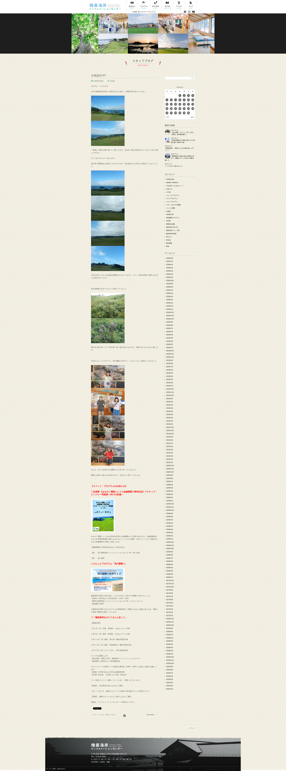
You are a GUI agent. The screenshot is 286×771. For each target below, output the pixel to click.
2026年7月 (169, 261)
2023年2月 (169, 382)
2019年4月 (169, 529)
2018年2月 (169, 574)
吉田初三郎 (169, 214)
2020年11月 (170, 469)
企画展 (168, 211)
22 (180, 108)
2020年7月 (169, 481)
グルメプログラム (172, 202)
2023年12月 (170, 351)
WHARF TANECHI (172, 182)
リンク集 (17, 768)
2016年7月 (169, 634)
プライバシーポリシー (27, 768)
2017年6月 (169, 599)
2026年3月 (169, 274)
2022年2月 (169, 421)
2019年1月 (169, 539)
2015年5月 (169, 679)
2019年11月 (170, 507)
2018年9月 (169, 552)
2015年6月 (169, 676)
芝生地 (168, 240)
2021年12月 (170, 427)
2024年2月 (169, 344)
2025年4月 (169, 299)
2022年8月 (169, 402)
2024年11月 (170, 315)
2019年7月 (169, 520)
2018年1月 (169, 577)
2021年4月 (169, 453)
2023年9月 (169, 360)
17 (188, 104)
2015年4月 (169, 682)
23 (184, 108)
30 (184, 113)
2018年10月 (170, 548)
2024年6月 (169, 331)
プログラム (144, 5)
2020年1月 (169, 501)
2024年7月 (169, 328)
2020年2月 (169, 497)
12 (167, 104)
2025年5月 (169, 296)
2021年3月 (169, 456)
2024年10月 (170, 319)
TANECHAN (170, 179)
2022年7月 (169, 405)
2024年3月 (169, 341)
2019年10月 (170, 510)
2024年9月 (169, 322)
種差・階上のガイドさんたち (143, 11)
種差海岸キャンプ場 (172, 230)
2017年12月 (170, 580)
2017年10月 (170, 587)
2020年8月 (169, 478)
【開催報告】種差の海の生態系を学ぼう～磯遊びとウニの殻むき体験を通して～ (179, 158)
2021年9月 (169, 437)
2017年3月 (169, 609)
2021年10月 (170, 434)
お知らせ (169, 189)
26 (167, 113)
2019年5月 (169, 526)
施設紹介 (132, 5)
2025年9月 (169, 284)
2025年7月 (169, 290)
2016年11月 (170, 622)
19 (167, 108)
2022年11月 (170, 392)
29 (180, 113)
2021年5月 (169, 450)
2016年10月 (170, 625)
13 (171, 104)
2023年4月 (169, 376)
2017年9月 (169, 590)
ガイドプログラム (172, 198)
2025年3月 (169, 303)
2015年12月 (170, 657)
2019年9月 (169, 513)
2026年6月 (169, 264)
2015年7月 (169, 673)
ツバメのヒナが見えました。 (174, 166)
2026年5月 (169, 268)
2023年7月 (169, 367)
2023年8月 (169, 363)
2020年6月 (169, 485)
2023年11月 (170, 354)
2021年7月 (169, 443)
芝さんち (169, 237)
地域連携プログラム (172, 217)
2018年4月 (169, 567)
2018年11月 (170, 545)
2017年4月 (169, 606)
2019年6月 (169, 523)
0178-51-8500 (101, 756)
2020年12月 (170, 465)
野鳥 (167, 246)
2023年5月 (169, 373)
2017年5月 (169, 603)
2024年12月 (170, 312)
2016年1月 (169, 654)
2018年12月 (170, 542)
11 (192, 100)
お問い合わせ (61, 768)
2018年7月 (169, 558)
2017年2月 (169, 612)
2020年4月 (169, 491)
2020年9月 (169, 475)
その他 (168, 192)
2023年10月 (170, 357)
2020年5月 (169, 488)
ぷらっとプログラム (172, 195)
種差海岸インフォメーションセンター (107, 6)
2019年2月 (169, 536)
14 (175, 104)
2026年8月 (169, 258)
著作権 (37, 768)
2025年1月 (169, 309)
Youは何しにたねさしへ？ (174, 186)
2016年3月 (169, 647)
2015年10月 (170, 663)
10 (188, 100)
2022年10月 (170, 395)
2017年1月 (169, 615)
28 (175, 113)
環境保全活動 (170, 224)
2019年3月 (169, 532)
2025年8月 (169, 287)
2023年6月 (169, 370)
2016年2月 (169, 650)
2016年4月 (169, 644)
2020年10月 (170, 472)
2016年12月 (170, 619)
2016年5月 (169, 641)
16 (184, 104)
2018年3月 (169, 571)
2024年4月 (169, 338)
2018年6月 (169, 561)
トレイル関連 (170, 208)
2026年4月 (169, 271)
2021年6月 (169, 446)
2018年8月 (169, 555)
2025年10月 (170, 280)
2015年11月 (170, 660)
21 (175, 108)
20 (171, 108)
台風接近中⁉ (98, 75)
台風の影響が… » (151, 714)
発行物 (167, 5)
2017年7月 (169, 596)
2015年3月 (169, 686)
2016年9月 (169, 628)
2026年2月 (169, 277)
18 (193, 104)
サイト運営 (52, 768)
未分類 (112, 81)
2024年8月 (169, 325)
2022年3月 (169, 418)
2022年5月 (169, 411)
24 (188, 108)
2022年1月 (169, 424)
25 (193, 108)
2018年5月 (169, 564)
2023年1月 (169, 386)
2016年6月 (169, 638)
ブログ (191, 5)
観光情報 (169, 243)
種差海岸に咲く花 (172, 227)
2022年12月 (170, 389)
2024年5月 (169, 335)
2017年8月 (169, 593)
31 (188, 113)
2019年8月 (169, 516)
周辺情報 (155, 5)
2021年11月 (170, 430)
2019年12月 (170, 504)
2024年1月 (169, 347)
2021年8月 (169, 440)
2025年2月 (169, 306)
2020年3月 (169, 494)
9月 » (192, 117)
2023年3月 (169, 379)
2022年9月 (169, 398)
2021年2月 (169, 459)
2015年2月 (169, 689)
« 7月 (167, 117)
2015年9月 (169, 666)
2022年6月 (169, 408)
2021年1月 (169, 462)
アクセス (179, 5)
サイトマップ (44, 768)
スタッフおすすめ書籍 (173, 205)
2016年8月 (169, 631)
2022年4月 (169, 414)
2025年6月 (169, 293)
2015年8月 (169, 670)
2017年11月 (170, 583)
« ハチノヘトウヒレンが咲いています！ (104, 714)
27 (171, 113)
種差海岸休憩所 (171, 233)
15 (180, 104)
